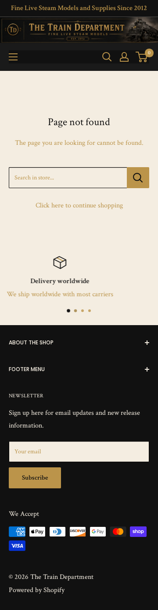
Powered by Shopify (37, 590)
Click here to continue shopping (79, 205)
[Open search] (107, 57)
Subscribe (35, 477)
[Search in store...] (138, 177)
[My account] (124, 57)
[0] (141, 57)
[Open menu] (13, 56)
